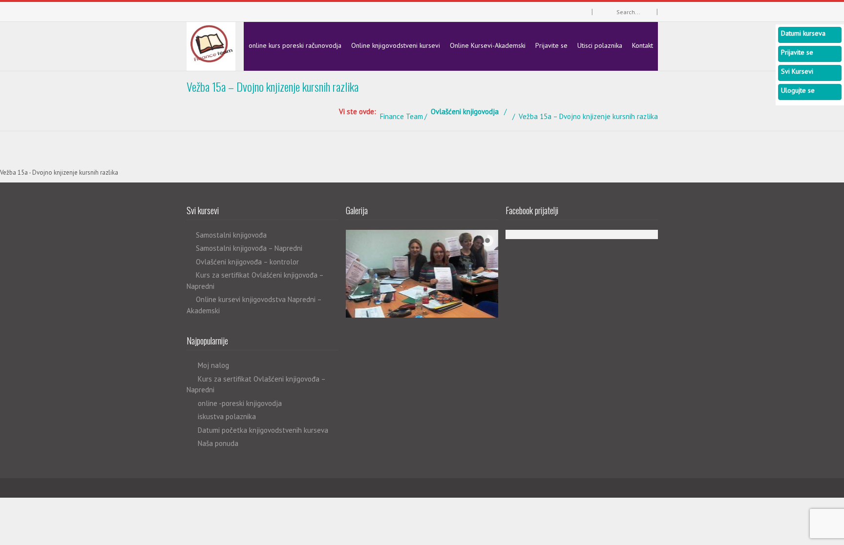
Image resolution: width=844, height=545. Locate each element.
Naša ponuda (218, 443)
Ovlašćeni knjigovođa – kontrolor (247, 261)
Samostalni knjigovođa (231, 235)
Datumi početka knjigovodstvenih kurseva (263, 430)
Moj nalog (213, 365)
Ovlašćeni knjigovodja (465, 111)
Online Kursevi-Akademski (488, 45)
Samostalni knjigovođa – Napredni (249, 248)
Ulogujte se (798, 90)
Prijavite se (551, 45)
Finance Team (401, 116)
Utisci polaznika (599, 45)
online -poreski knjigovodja (240, 403)
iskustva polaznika (227, 416)
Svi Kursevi (797, 71)
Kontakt (642, 45)
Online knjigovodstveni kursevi (395, 45)
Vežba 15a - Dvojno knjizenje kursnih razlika (59, 172)
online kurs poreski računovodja (295, 45)
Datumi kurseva (803, 33)
